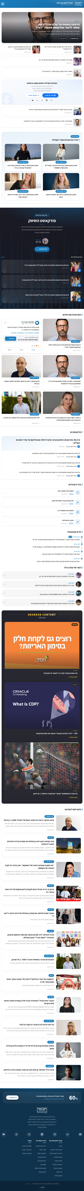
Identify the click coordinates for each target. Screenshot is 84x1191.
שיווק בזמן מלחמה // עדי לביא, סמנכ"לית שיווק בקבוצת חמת (23, 196)
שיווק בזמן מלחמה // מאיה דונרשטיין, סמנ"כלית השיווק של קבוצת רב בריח (22, 166)
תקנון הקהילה (58, 1176)
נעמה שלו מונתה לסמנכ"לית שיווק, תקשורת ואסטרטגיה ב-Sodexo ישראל (56, 547)
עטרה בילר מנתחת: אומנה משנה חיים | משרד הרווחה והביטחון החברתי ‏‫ (52, 603)
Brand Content (26, 1153)
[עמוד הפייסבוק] (80, 1134)
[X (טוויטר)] (29, 1134)
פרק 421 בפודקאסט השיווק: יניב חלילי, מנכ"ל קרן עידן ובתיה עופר (47, 295)
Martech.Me (42, 1172)
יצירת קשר (59, 1172)
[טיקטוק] (37, 100)
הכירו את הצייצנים (41, 1146)
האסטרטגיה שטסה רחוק (66, 491)
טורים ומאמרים (42, 1161)
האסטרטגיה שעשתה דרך (65, 510)
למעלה (42, 1187)
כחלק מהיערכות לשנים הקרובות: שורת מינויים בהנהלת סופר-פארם (58, 561)
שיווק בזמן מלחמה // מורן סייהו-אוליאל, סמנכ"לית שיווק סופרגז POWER (61, 166)
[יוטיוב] (33, 100)
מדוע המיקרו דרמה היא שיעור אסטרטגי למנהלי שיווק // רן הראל (29, 820)
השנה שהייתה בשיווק (40, 1168)
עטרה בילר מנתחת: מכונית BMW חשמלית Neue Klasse (57, 594)
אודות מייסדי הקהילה (56, 1150)
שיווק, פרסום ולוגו (68, 520)
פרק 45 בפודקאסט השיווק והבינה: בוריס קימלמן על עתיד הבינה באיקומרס (56, 453)
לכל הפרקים (42, 249)
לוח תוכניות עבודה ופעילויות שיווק (63, 501)
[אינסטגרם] (51, 100)
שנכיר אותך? (42, 1150)
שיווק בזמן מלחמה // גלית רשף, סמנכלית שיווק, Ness (61, 196)
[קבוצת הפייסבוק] (67, 1134)
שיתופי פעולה (58, 1161)
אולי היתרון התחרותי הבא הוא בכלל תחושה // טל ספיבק (21, 418)
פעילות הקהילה (58, 1157)
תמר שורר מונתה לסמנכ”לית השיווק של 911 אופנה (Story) (61, 554)
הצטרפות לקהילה (57, 1164)
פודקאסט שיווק (42, 1153)
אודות (60, 1146)
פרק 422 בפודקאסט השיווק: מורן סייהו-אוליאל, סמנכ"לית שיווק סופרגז (45, 280)
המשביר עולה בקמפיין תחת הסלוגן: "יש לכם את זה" (57, 71)
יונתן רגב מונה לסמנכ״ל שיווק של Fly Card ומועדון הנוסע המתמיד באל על (50, 109)
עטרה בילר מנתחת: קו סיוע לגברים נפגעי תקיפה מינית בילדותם (54, 585)
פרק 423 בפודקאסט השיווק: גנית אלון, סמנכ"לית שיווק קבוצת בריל (19, 48)
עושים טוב (43, 1164)
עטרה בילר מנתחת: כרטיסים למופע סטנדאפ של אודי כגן (55, 60)
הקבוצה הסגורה (32, 95)
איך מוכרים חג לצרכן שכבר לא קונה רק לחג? (36, 1024)
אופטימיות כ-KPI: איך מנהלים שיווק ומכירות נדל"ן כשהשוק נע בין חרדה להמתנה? (48, 121)
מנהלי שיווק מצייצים (65, 3)
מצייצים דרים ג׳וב (26, 1150)
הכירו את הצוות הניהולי (56, 1153)
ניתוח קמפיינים (42, 1157)
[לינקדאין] (47, 100)
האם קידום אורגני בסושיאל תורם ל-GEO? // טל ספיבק (33, 959)
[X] (42, 100)
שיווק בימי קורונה (26, 1146)
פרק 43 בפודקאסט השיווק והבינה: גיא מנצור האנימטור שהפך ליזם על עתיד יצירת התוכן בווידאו (49, 472)
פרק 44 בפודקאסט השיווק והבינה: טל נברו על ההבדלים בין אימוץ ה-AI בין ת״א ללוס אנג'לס (51, 463)
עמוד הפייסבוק (49, 95)
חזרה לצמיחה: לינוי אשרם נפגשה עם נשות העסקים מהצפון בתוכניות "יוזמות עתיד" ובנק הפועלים (30, 936)
